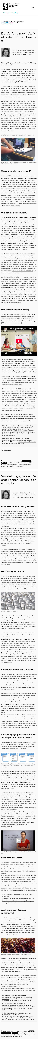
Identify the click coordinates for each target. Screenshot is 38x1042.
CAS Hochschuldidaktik (19, 432)
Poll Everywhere (21, 969)
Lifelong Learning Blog (10, 13)
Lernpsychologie (12, 464)
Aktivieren (12, 462)
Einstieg (18, 462)
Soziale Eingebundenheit (28, 1034)
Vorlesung (4, 466)
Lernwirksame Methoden (24, 464)
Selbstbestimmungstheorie (23, 652)
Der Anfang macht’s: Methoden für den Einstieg (18, 37)
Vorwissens (22, 879)
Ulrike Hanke (24, 50)
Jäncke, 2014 (25, 228)
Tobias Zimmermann (21, 1031)
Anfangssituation (25, 1033)
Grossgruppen (25, 462)
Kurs (13, 497)
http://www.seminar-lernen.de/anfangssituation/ (17, 894)
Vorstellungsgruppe (6, 1036)
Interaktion (17, 1034)
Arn (17, 410)
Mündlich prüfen (7, 435)
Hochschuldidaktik (26, 461)
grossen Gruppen (25, 922)
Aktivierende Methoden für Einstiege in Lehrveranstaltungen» (19, 442)
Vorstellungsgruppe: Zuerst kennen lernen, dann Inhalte (18, 480)
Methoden (4, 462)
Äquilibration (22, 232)
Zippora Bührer (16, 461)
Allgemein (31, 1031)
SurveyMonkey (31, 969)
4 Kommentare (19, 466)
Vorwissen (10, 466)
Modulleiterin (23, 54)
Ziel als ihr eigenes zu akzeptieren (22, 270)
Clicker (26, 967)
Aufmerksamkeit (28, 217)
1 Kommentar (18, 1036)
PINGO (3, 971)
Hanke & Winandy (10, 365)
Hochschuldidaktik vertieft (21, 430)
